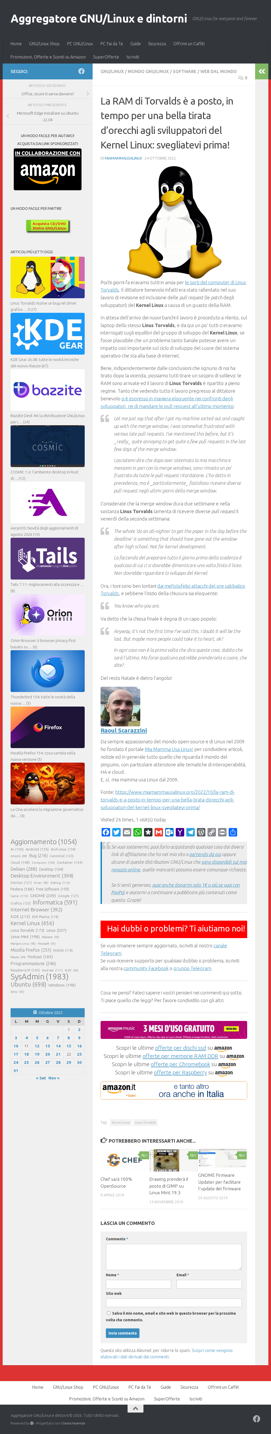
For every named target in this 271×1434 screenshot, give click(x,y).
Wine (17, 991)
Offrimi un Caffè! (189, 43)
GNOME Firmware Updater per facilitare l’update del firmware (219, 1182)
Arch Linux (63, 849)
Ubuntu (28, 984)
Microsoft (47, 943)
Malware (50, 937)
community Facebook (146, 968)
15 (68, 1046)
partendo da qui (205, 854)
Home (16, 43)
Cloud (20, 862)
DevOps (21, 882)
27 (47, 1062)
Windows (62, 985)
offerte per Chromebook (180, 1064)
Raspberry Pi (25, 970)
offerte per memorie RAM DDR (180, 1056)
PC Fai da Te (111, 43)
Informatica (55, 902)
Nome (112, 1275)
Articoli (19, 856)
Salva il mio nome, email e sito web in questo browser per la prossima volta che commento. (171, 1316)
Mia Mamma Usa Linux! (169, 749)
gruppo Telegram (192, 968)
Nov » (54, 1078)
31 (15, 1070)
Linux (56, 930)
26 (37, 1062)
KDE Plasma (45, 917)
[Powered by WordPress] (32, 1423)
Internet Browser (36, 909)
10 (15, 1046)
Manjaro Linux (23, 943)
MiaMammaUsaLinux (123, 158)
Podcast (40, 957)
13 (47, 1046)
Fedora (22, 889)
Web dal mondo (218, 71)
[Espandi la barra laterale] (261, 71)
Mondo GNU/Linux (148, 71)
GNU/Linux (112, 71)
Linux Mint (25, 936)
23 (79, 1054)
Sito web (114, 1293)
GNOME (43, 895)
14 (58, 1046)
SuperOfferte (106, 57)
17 (15, 1054)
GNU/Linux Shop (44, 43)
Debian (24, 868)
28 (58, 1062)
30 (79, 1062)
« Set (41, 1078)
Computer (43, 862)
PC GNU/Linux (80, 43)
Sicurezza (157, 43)
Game (19, 896)
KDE (20, 916)
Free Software (52, 889)
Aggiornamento (44, 842)
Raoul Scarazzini (124, 730)
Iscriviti (133, 57)
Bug (38, 855)
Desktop (51, 869)
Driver (41, 882)
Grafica (21, 903)
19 (37, 1054)
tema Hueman (74, 1423)
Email (183, 1275)
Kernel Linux (121, 1122)
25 (26, 1062)
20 (47, 1054)
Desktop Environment (42, 876)
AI (17, 849)
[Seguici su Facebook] (81, 71)
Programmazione (33, 963)
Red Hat (52, 970)
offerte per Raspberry (180, 1072)
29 (68, 1062)
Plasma (18, 957)
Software (184, 71)
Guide (135, 43)
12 (37, 1046)
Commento (117, 1239)
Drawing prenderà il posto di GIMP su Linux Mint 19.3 (168, 1186)
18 (26, 1054)
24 (15, 1062)
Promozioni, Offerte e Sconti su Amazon (48, 57)
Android (37, 849)
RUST (71, 970)
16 (79, 1046)
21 (58, 1054)
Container (70, 862)
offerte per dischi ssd (180, 1047)
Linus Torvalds (145, 1122)
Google (68, 896)
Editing (60, 882)
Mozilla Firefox (31, 949)
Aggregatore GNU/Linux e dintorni (99, 18)
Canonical (62, 856)
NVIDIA (63, 950)
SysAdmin (40, 977)
